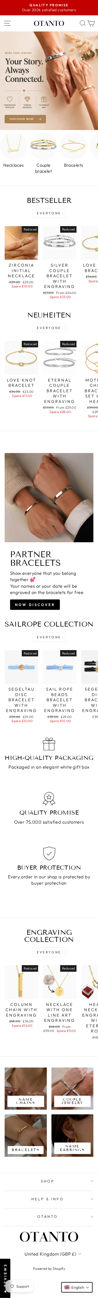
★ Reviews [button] (5, 1278)
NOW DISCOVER (35, 604)
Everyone (49, 213)
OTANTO (47, 1216)
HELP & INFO (47, 1199)
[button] (77, 1287)
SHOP (48, 1181)
